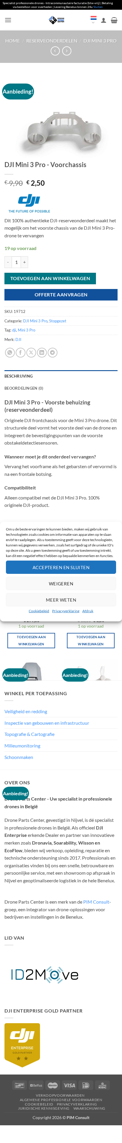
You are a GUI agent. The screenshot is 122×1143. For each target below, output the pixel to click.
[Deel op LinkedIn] (42, 352)
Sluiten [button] (98, 7)
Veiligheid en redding (25, 711)
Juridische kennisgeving (44, 1108)
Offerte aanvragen (61, 294)
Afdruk (87, 611)
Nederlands (94, 20)
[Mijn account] (104, 20)
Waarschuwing (89, 1108)
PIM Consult (96, 901)
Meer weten (61, 599)
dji (14, 330)
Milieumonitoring (22, 745)
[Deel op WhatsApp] (10, 352)
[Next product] (55, 50)
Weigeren (61, 583)
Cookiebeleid (39, 611)
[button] (8, 20)
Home (12, 40)
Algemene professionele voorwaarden (61, 1100)
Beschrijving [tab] (18, 376)
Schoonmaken (18, 757)
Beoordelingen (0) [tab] (23, 388)
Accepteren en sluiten (61, 567)
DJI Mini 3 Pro (100, 40)
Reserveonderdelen (51, 40)
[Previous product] (66, 50)
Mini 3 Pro (26, 330)
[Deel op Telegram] (52, 352)
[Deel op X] (31, 352)
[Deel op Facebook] (20, 352)
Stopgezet (57, 321)
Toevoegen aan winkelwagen (50, 278)
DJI (18, 339)
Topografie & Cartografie (29, 734)
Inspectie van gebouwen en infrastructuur (46, 723)
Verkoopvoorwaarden (60, 1095)
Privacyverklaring (65, 611)
